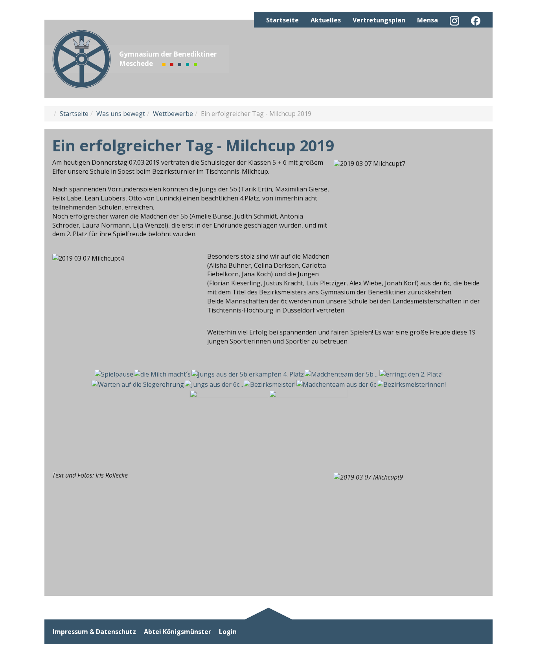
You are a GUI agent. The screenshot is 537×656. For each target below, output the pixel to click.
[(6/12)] (138, 384)
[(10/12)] (411, 384)
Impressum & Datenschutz (94, 632)
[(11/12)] (228, 419)
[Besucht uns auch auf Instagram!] (454, 20)
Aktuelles (326, 20)
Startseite (282, 20)
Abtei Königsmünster (177, 632)
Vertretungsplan (379, 20)
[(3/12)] (247, 374)
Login (228, 632)
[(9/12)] (336, 384)
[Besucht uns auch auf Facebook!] (475, 20)
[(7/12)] (214, 384)
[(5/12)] (411, 374)
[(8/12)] (270, 384)
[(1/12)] (114, 374)
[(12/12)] (308, 419)
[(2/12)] (162, 374)
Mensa (427, 20)
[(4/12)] (342, 374)
